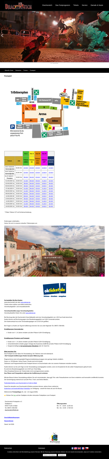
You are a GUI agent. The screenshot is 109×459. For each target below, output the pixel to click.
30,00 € (51, 177)
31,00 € (44, 181)
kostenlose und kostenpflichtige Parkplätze (17, 388)
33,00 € (37, 177)
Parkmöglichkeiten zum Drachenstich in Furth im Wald (20, 383)
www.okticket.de (25, 302)
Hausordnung (8, 421)
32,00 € (51, 181)
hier (15, 395)
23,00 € (26, 168)
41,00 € (26, 181)
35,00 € (37, 181)
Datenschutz (8, 448)
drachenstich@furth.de (11, 410)
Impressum (41, 448)
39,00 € (26, 177)
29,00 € (44, 177)
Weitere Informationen (50, 455)
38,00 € (32, 181)
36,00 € (32, 177)
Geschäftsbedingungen (12, 417)
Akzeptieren (62, 455)
